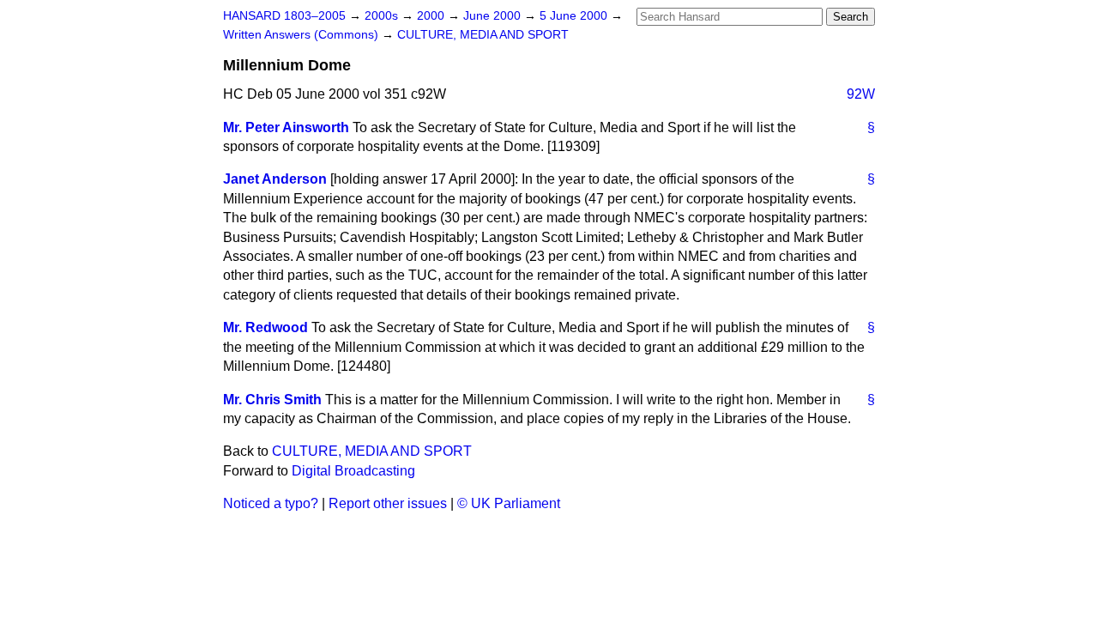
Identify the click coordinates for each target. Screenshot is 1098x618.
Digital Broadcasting (353, 471)
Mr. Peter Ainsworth (286, 127)
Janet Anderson (275, 179)
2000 (432, 15)
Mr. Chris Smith (272, 399)
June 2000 (493, 15)
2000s (383, 15)
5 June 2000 (575, 15)
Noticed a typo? (270, 503)
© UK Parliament (508, 503)
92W (861, 94)
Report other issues (388, 503)
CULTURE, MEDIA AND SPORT (483, 34)
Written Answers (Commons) (302, 34)
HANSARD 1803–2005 (284, 15)
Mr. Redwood (265, 327)
